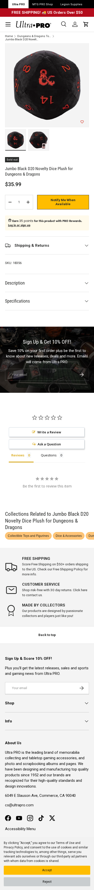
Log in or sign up (19, 225)
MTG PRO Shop (42, 4)
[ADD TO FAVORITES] (82, 122)
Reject (47, 881)
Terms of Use (65, 843)
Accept (47, 870)
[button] (85, 24)
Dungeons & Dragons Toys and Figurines (34, 36)
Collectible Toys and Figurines (28, 536)
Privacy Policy (13, 847)
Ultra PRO (18, 4)
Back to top (47, 635)
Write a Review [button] (49, 432)
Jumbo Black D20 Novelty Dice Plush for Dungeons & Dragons (22, 39)
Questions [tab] (49, 455)
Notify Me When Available (63, 202)
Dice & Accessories (69, 536)
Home (9, 36)
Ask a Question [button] (49, 444)
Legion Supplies (71, 4)
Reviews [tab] (17, 455)
